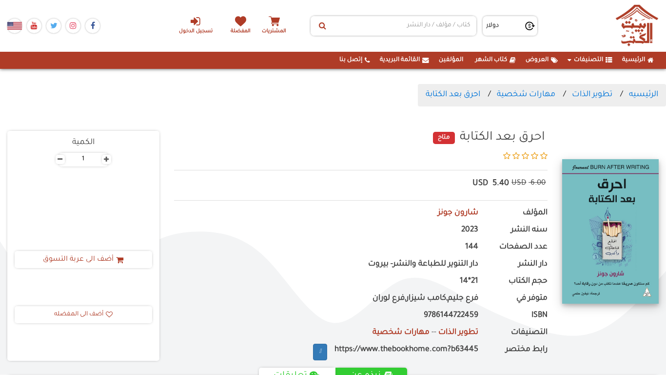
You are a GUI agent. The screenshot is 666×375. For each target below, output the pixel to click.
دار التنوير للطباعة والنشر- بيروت (423, 264)
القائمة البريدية (400, 60)
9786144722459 (451, 316)
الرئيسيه (643, 94)
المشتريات (274, 31)
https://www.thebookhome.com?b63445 (406, 350)
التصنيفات (588, 60)
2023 (469, 230)
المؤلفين (451, 60)
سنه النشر (529, 230)
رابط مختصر (527, 350)
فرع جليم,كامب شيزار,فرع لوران (425, 298)
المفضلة (241, 31)
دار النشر (533, 264)
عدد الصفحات (523, 247)
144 (471, 247)
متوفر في (532, 298)
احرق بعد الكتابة (453, 94)
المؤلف (535, 213)
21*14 (469, 281)
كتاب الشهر (491, 60)
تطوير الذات (592, 94)
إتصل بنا (350, 60)
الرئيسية (633, 60)
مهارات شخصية (526, 94)
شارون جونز (458, 213)
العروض (537, 60)
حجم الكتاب (528, 281)
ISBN (539, 316)
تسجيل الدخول (196, 31)
